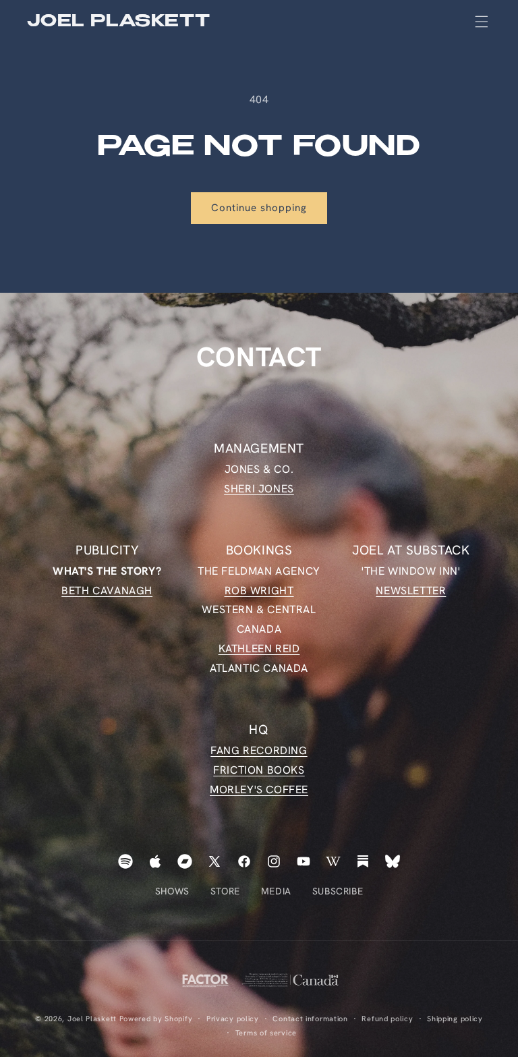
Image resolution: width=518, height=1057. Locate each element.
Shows (172, 891)
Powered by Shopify (156, 1018)
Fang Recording (258, 750)
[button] (481, 21)
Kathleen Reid (259, 648)
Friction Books (258, 770)
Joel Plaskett (92, 1018)
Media (276, 891)
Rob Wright (259, 590)
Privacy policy (232, 1018)
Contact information (309, 1018)
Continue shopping (259, 208)
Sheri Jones (259, 489)
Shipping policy (455, 1018)
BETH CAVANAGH (106, 590)
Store (225, 891)
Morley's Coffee (259, 789)
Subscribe (337, 891)
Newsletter (411, 590)
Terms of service (266, 1032)
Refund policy (387, 1018)
